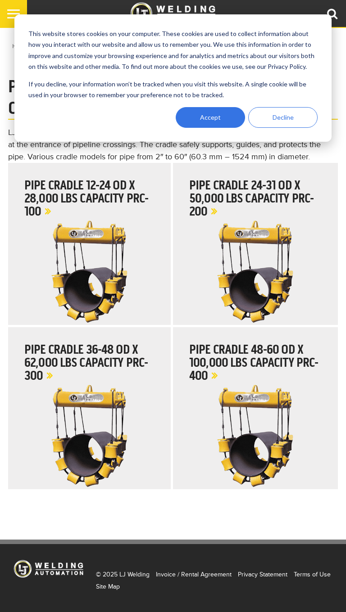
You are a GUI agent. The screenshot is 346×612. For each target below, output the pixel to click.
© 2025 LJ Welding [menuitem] (123, 574)
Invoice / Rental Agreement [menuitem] (194, 574)
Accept (210, 117)
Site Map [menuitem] (108, 586)
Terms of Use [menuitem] (312, 574)
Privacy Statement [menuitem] (262, 574)
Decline (283, 117)
